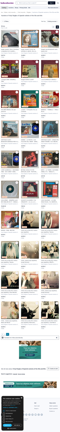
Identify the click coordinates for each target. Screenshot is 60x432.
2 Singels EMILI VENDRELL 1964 (8, 80)
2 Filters (6, 21)
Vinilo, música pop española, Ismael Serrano (29, 261)
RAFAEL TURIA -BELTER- (8, 230)
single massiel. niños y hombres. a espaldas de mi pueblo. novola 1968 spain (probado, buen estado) (10, 50)
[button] (12, 407)
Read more (13, 405)
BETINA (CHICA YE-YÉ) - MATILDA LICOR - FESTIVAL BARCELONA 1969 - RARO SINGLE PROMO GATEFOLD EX (29, 171)
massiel (15, 374)
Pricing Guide (23, 7)
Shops (16, 7)
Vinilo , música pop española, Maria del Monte (9, 321)
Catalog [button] (4, 7)
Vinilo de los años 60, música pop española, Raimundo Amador (29, 321)
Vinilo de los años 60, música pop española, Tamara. (49, 231)
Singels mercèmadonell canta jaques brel (49, 50)
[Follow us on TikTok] (39, 415)
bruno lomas (21, 374)
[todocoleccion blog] (42, 415)
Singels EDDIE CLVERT (27, 79)
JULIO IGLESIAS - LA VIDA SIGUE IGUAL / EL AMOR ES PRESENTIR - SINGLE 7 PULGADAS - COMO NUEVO (49, 201)
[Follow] (17, 31)
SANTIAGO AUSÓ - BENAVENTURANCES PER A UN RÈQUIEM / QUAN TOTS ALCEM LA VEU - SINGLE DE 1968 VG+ (10, 140)
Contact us (52, 411)
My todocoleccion (53, 7)
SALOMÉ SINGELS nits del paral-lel (8, 110)
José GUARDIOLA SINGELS (48, 79)
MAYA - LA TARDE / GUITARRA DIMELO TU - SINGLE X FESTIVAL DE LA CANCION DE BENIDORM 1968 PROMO (49, 171)
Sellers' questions (53, 406)
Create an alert (54, 368)
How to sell (36, 406)
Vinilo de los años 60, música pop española (29, 231)
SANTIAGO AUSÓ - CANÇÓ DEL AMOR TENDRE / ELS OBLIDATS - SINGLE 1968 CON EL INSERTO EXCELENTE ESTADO (50, 140)
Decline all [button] (17, 425)
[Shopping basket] (58, 3)
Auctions (11, 7)
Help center (52, 403)
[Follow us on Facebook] (26, 415)
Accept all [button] (7, 425)
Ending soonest (52, 21)
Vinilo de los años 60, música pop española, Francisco (29, 291)
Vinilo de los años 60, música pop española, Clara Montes (9, 291)
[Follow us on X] (29, 415)
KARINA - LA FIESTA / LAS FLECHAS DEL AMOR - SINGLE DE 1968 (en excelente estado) (29, 140)
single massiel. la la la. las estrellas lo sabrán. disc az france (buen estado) (28, 50)
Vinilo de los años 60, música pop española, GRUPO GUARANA (49, 261)
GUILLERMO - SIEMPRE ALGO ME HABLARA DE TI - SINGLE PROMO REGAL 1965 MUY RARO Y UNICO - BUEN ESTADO (9, 201)
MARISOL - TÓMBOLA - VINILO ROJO (49, 110)
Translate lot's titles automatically (13, 337)
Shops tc (36, 408)
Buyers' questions (53, 408)
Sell (29, 7)
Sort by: (43, 21)
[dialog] (12, 413)
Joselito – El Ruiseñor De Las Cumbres (29, 110)
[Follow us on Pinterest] (32, 415)
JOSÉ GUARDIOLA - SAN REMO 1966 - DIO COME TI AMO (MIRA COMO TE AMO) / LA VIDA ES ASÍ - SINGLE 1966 (10, 171)
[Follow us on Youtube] (35, 415)
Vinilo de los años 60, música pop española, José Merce (49, 321)
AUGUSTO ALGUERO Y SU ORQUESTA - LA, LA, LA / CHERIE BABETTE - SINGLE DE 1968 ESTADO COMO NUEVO (29, 201)
